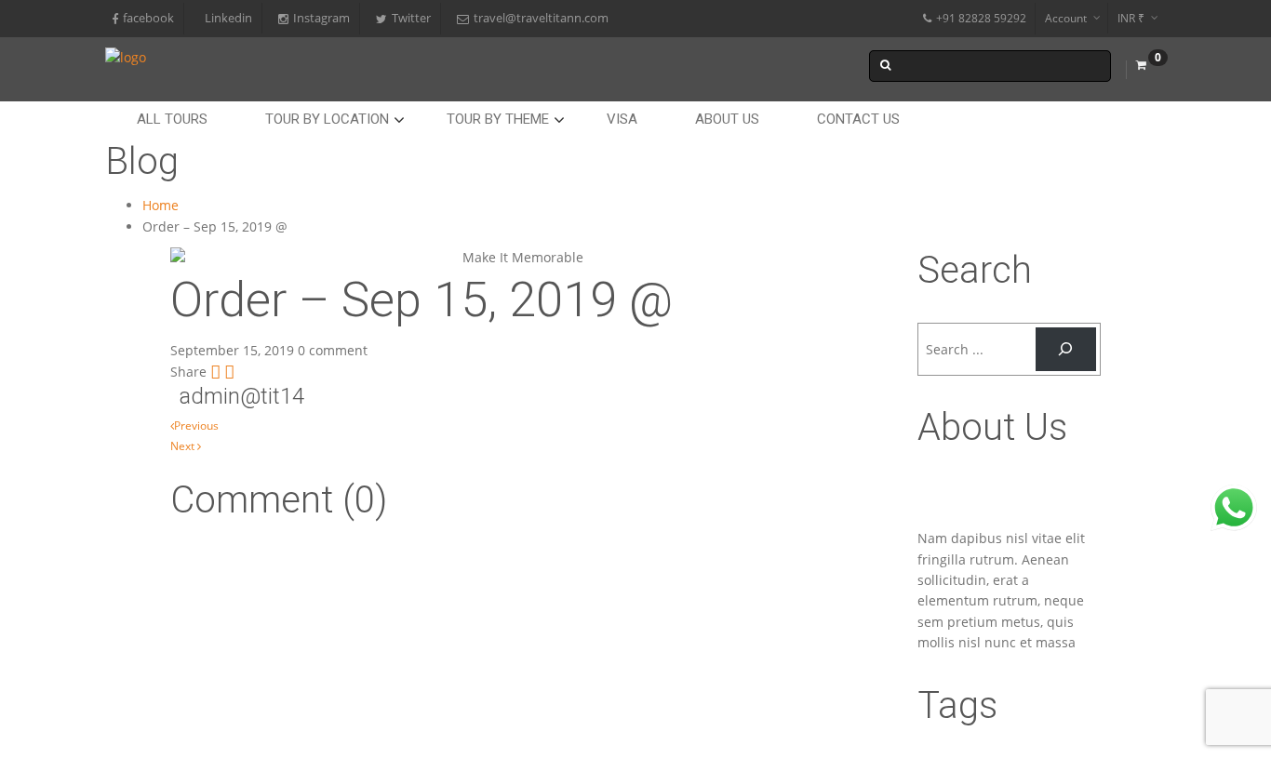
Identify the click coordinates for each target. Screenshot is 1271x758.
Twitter (411, 18)
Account (1066, 18)
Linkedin (228, 18)
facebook (148, 18)
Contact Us (858, 119)
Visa (622, 119)
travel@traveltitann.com (541, 18)
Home (160, 205)
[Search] (1066, 349)
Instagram (321, 18)
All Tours (172, 119)
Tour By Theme (498, 119)
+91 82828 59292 (981, 18)
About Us (727, 119)
